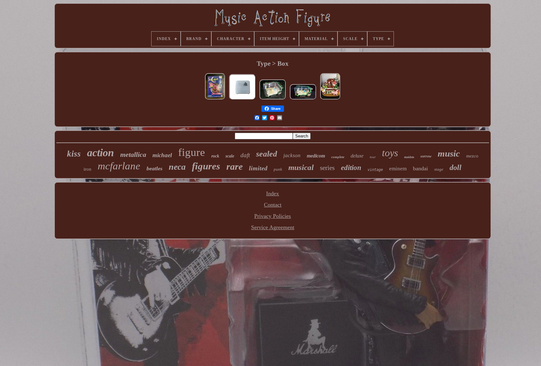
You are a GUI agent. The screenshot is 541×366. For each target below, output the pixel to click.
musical (301, 167)
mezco (472, 155)
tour (373, 157)
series (327, 168)
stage (438, 169)
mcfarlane (119, 166)
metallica (133, 154)
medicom (316, 155)
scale (229, 156)
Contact (272, 205)
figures (206, 166)
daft (245, 155)
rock (215, 156)
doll (455, 167)
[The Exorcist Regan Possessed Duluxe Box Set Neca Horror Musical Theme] (303, 99)
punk (278, 169)
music (449, 153)
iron (87, 169)
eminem (398, 169)
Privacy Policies (272, 216)
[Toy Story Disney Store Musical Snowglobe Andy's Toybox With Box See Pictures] (330, 99)
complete (337, 157)
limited (258, 168)
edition (351, 168)
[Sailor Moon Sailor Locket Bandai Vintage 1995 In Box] (215, 99)
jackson (292, 155)
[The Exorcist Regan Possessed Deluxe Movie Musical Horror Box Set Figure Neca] (272, 99)
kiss (74, 153)
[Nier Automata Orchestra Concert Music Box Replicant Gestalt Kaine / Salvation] (242, 99)
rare (234, 166)
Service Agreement (272, 227)
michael (162, 155)
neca (177, 167)
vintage (375, 170)
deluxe (357, 155)
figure (191, 152)
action (100, 152)
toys (390, 152)
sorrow (425, 156)
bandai (420, 168)
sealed (266, 153)
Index (272, 193)
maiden (409, 157)
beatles (154, 168)
